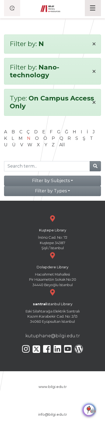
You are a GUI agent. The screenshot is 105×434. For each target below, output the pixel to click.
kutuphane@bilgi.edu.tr (52, 335)
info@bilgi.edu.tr (52, 414)
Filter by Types (51, 190)
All (62, 144)
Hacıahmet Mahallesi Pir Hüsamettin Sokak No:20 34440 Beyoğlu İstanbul (52, 276)
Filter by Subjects (51, 180)
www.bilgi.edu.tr (52, 387)
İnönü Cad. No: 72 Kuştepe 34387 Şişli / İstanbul (52, 239)
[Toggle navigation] (93, 8)
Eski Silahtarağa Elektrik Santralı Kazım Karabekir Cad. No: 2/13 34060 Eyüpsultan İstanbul (53, 313)
